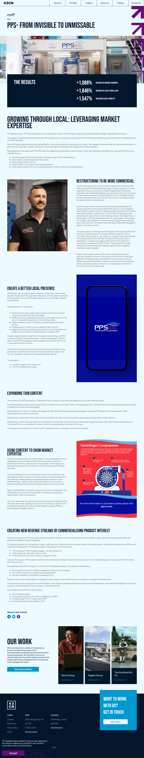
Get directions (31, 732)
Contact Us (136, 3)
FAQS (9, 732)
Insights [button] (89, 3)
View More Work (23, 669)
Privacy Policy (12, 727)
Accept (13, 753)
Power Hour (11, 723)
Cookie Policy (25, 745)
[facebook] (18, 617)
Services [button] (57, 3)
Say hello (115, 721)
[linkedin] (9, 617)
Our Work (73, 3)
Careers (120, 3)
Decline (38, 753)
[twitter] (14, 617)
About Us (105, 3)
